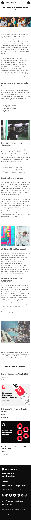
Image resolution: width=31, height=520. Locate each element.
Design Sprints (20, 486)
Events (4, 489)
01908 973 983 (7, 504)
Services (10, 486)
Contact (18, 489)
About (10, 489)
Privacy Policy (5, 514)
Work (4, 486)
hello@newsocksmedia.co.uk (13, 501)
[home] (2, 2)
